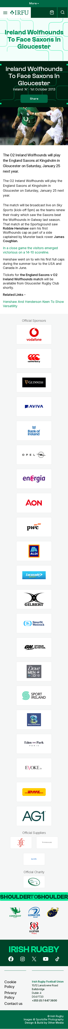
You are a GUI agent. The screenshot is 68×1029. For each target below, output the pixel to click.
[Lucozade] (34, 575)
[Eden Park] (34, 743)
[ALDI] (34, 551)
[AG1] (34, 816)
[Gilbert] (34, 599)
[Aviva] (34, 406)
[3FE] (21, 842)
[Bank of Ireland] (34, 430)
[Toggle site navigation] (5, 12)
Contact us (13, 1003)
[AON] (34, 503)
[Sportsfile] (34, 859)
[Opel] (34, 454)
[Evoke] (34, 767)
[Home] (19, 12)
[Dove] (34, 671)
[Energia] (34, 478)
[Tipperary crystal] (47, 842)
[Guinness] (34, 382)
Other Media (56, 1022)
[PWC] (34, 527)
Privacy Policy (10, 995)
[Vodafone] (34, 334)
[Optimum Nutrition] (34, 647)
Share (34, 98)
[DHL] (34, 792)
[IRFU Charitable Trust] (34, 881)
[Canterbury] (34, 358)
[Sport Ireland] (34, 695)
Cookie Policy (10, 984)
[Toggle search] (62, 12)
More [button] (33, 3)
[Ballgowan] (34, 719)
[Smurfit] (34, 623)
